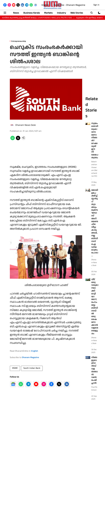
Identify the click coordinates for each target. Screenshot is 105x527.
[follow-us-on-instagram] (43, 384)
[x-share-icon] (18, 139)
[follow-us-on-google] (13, 384)
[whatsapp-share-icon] (12, 139)
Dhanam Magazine (30, 357)
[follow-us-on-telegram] (28, 384)
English (45, 5)
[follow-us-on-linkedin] (66, 384)
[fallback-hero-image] (87, 123)
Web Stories (76, 13)
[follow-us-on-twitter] (59, 384)
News (16, 13)
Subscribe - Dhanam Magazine (69, 5)
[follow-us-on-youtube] (36, 384)
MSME (15, 368)
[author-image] (12, 125)
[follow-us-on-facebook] (51, 384)
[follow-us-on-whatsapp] (21, 384)
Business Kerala (31, 13)
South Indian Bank (31, 368)
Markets (48, 13)
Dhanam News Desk (25, 125)
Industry (61, 13)
